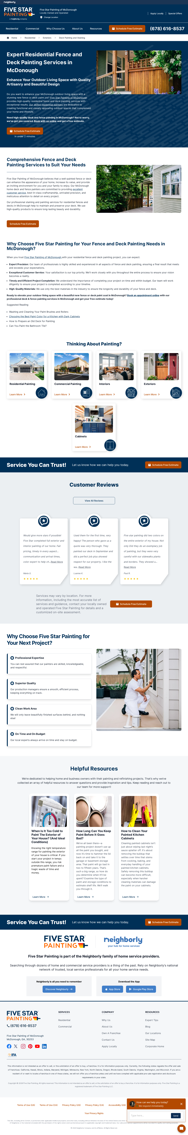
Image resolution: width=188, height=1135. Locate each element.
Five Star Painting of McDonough (68, 97)
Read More (57, 561)
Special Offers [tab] (175, 13)
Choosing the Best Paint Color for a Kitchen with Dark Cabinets (44, 316)
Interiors (104, 383)
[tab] (12, 29)
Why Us (106, 1020)
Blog (147, 1026)
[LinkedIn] (44, 1046)
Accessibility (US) (117, 1105)
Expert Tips (151, 1020)
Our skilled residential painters (46, 104)
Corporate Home (154, 1046)
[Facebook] (9, 1046)
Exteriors (150, 383)
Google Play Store (143, 989)
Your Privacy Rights (94, 1113)
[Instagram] (23, 1046)
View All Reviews (94, 500)
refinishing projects (131, 778)
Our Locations (153, 1033)
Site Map (150, 1039)
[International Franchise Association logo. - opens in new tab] (12, 1055)
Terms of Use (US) (26, 1105)
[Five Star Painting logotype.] (19, 13)
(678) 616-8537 (23, 1026)
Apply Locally (109, 1046)
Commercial (65, 1026)
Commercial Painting (67, 383)
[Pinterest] (30, 1046)
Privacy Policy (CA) (94, 1105)
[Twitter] (16, 1046)
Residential (64, 1020)
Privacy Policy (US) (71, 1105)
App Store (114, 989)
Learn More (16, 394)
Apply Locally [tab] (156, 13)
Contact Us (108, 1039)
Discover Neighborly (57, 989)
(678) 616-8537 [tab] (167, 28)
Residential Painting (22, 383)
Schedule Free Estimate (27, 131)
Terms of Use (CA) (49, 1105)
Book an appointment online (143, 295)
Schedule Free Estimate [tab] (129, 28)
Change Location (51, 17)
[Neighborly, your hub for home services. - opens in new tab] (123, 941)
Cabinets (81, 436)
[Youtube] (37, 1046)
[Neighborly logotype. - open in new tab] (10, 2)
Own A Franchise (111, 1033)
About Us (107, 1026)
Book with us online (45, 121)
